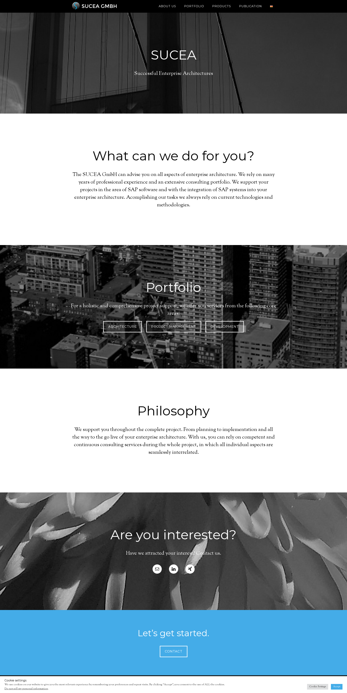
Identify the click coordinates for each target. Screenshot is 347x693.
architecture (122, 327)
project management (173, 327)
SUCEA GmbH (103, 6)
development (225, 327)
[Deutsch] (271, 6)
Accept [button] (336, 686)
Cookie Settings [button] (317, 686)
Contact (173, 651)
